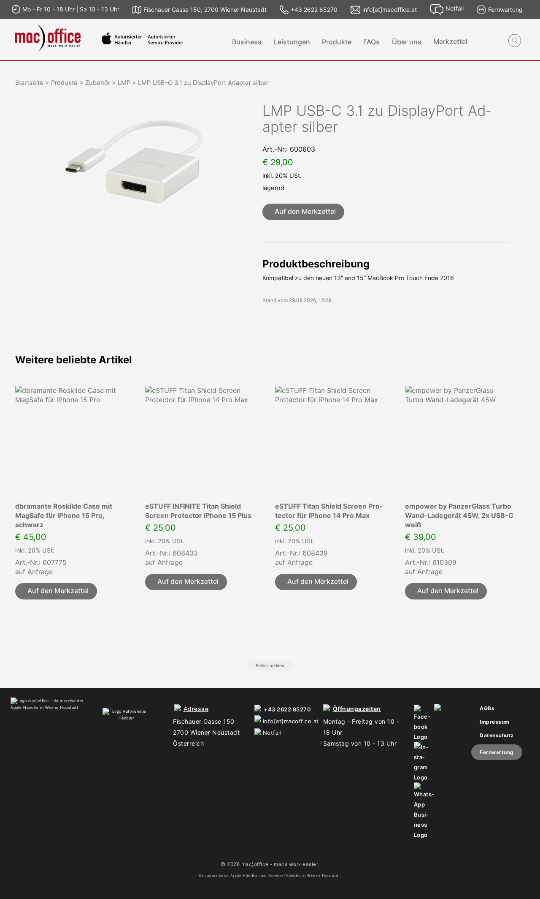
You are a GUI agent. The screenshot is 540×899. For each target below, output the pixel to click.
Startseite (29, 83)
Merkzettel (450, 42)
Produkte (336, 42)
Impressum (495, 722)
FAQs (371, 42)
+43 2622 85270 (287, 709)
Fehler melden (270, 665)
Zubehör (97, 83)
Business (247, 42)
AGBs (487, 708)
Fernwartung (497, 752)
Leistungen (292, 42)
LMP (124, 83)
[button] (303, 212)
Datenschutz (497, 735)
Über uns (406, 42)
